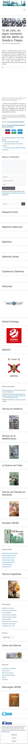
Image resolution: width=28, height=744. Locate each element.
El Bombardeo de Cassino (8, 623)
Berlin (13, 141)
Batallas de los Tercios (8, 608)
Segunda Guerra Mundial (8, 675)
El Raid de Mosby (6, 619)
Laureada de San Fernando (9, 614)
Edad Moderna (6, 670)
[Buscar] (23, 203)
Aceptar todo (14, 734)
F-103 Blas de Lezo (7, 564)
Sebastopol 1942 (6, 566)
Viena (17, 141)
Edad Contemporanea (7, 672)
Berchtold (9, 141)
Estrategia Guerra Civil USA (9, 617)
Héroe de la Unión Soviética (9, 610)
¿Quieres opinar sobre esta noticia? (14, 117)
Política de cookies (6, 731)
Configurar (14, 741)
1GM (5, 141)
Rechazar (14, 737)
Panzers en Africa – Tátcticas (9, 621)
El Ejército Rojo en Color (8, 560)
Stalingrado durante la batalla (10, 553)
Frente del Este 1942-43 (8, 557)
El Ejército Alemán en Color (9, 555)
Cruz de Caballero (6, 612)
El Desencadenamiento (10, 137)
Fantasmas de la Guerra (8, 562)
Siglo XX (4, 677)
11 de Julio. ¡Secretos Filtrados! (15, 122)
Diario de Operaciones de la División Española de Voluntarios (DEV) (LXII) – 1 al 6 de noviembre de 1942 (13, 395)
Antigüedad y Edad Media (9, 668)
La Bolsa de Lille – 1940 (8, 626)
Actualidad (5, 679)
